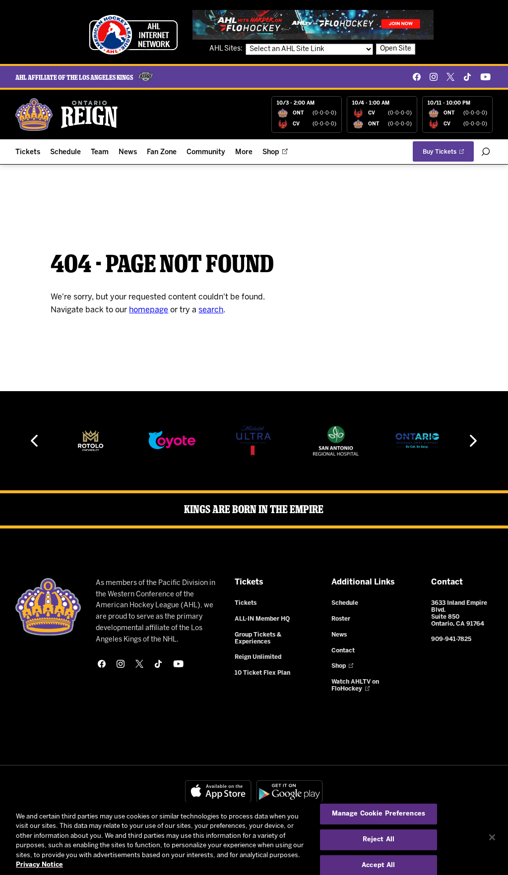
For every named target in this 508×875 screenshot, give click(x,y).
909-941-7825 (451, 639)
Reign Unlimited (258, 657)
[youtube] (485, 77)
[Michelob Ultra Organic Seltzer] (254, 441)
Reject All (378, 839)
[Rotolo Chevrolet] (90, 441)
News (128, 152)
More (244, 152)
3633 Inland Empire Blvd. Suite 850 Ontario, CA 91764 (459, 613)
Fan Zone (162, 152)
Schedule (65, 152)
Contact (343, 650)
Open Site (395, 49)
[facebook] (417, 77)
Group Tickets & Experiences (258, 638)
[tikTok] (467, 77)
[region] (254, 838)
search (210, 310)
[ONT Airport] (417, 441)
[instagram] (434, 77)
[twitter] (450, 77)
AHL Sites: (226, 49)
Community (206, 152)
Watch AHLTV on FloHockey (355, 685)
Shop (270, 152)
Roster (340, 619)
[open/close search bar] (486, 152)
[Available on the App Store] (218, 791)
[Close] (492, 837)
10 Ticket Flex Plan (262, 673)
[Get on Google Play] (289, 791)
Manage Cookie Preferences (378, 814)
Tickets (27, 152)
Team (100, 152)
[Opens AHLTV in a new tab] (313, 24)
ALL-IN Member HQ (262, 619)
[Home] (67, 114)
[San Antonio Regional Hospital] (336, 441)
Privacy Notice (39, 865)
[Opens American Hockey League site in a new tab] (133, 34)
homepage (148, 310)
